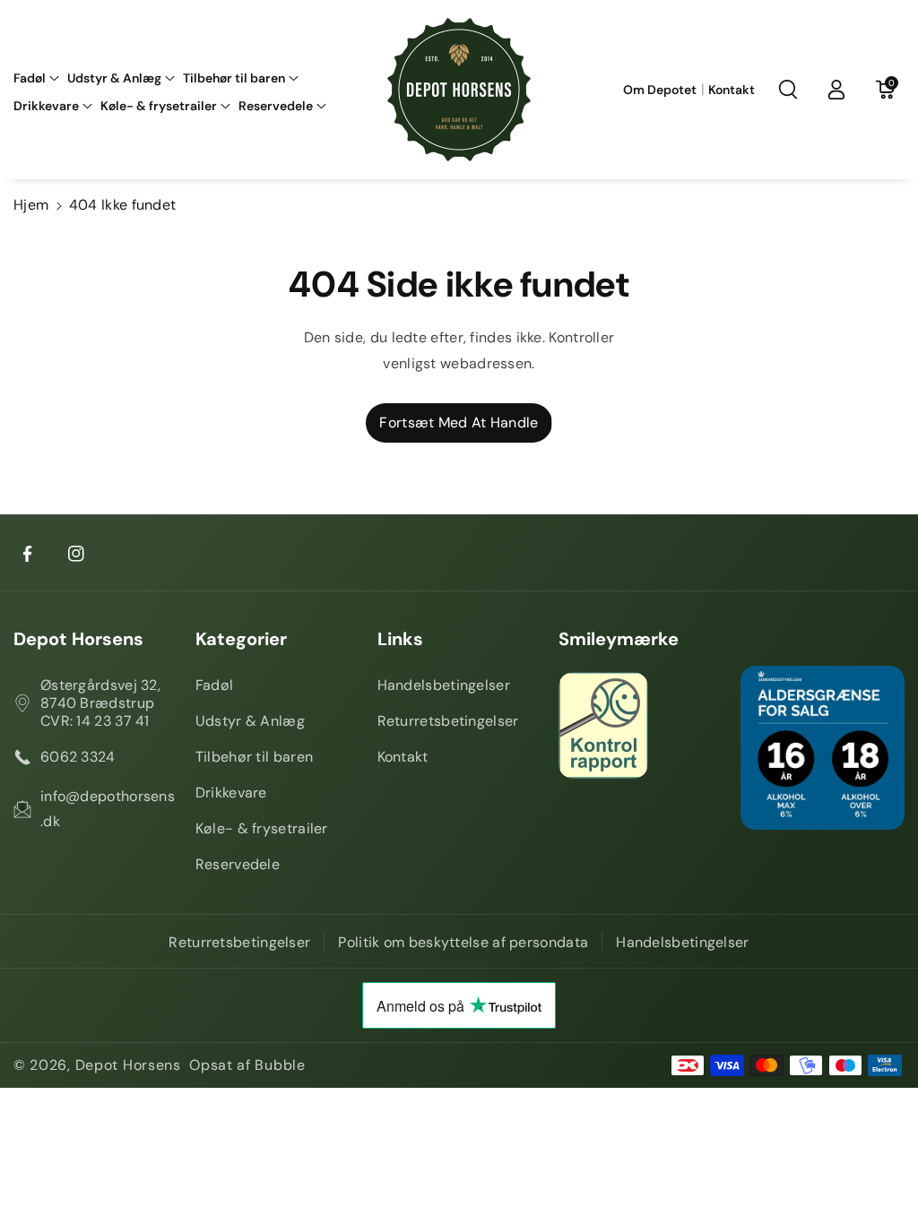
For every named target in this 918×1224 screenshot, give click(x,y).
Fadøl (214, 685)
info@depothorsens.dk (107, 809)
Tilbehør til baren (254, 756)
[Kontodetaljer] (836, 89)
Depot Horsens (78, 639)
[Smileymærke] (641, 725)
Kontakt (403, 756)
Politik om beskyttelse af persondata (463, 942)
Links (400, 639)
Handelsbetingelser (443, 685)
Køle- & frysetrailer (261, 828)
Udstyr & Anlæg (250, 720)
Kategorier (241, 639)
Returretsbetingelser (448, 720)
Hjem (30, 204)
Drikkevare (231, 792)
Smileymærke (619, 639)
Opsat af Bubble (247, 1065)
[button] (36, 78)
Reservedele (237, 864)
